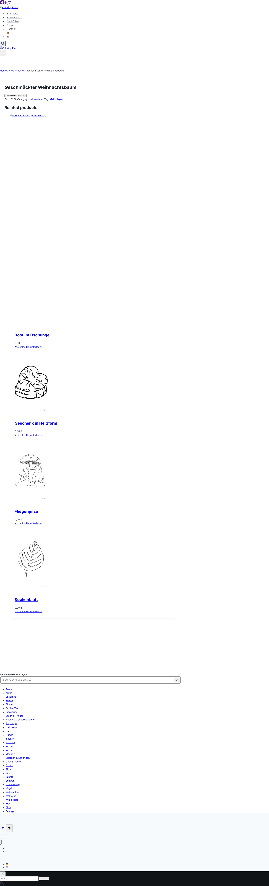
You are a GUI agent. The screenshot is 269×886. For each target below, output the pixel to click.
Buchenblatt (26, 599)
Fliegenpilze (26, 511)
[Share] (7, 834)
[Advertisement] (90, 648)
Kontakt (11, 29)
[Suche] (176, 680)
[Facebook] (2, 3)
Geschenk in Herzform (36, 423)
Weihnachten (36, 99)
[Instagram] (9, 3)
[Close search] (3, 873)
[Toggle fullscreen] (4, 834)
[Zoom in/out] (1, 834)
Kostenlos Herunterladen (15, 96)
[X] (6, 3)
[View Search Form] (3, 43)
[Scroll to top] (3, 829)
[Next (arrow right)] (4, 838)
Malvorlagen (56, 99)
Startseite (12, 13)
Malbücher (13, 21)
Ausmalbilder (14, 17)
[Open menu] (3, 53)
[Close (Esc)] (10, 834)
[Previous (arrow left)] (1, 838)
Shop (10, 25)
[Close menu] (1, 842)
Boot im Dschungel (33, 335)
